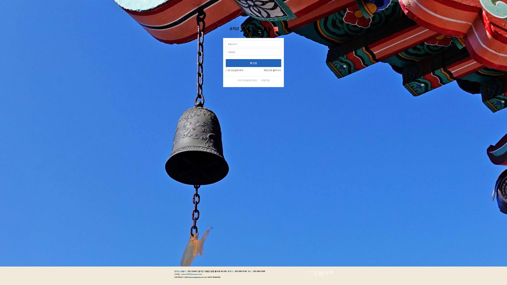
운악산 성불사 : (180, 271)
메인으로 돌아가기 (272, 70)
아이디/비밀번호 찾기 (247, 80)
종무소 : (231, 271)
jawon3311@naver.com (191, 274)
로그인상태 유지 (235, 70)
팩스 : (250, 271)
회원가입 (265, 80)
